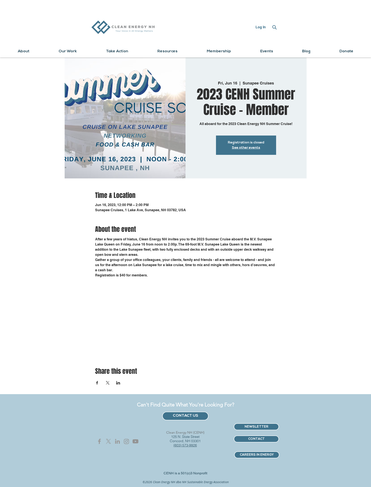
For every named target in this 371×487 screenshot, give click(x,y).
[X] (108, 441)
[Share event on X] (108, 382)
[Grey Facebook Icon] (99, 441)
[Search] (274, 27)
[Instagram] (126, 441)
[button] (23, 51)
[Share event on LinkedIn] (118, 382)
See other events (246, 147)
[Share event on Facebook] (97, 382)
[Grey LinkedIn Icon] (117, 441)
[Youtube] (135, 441)
